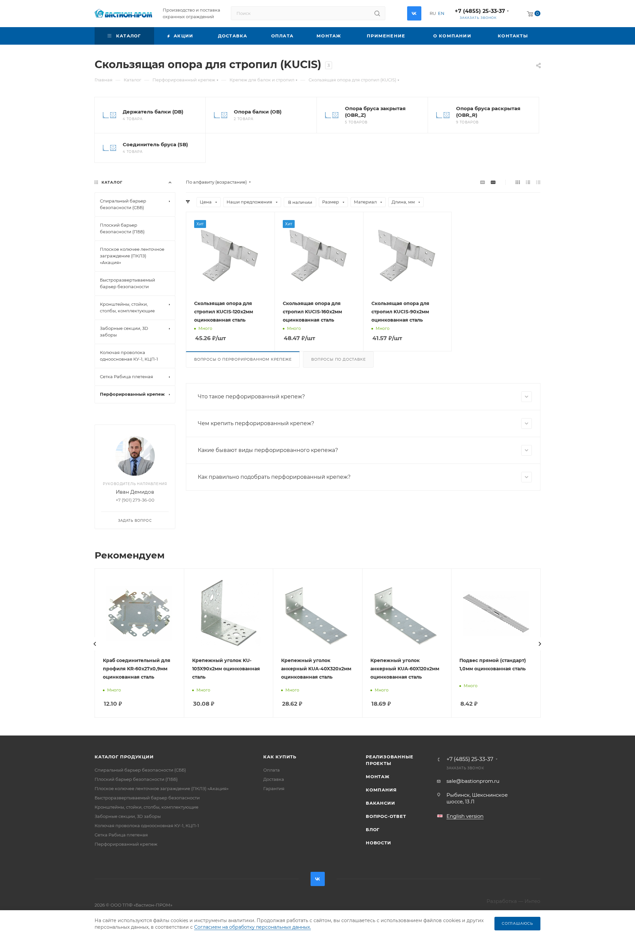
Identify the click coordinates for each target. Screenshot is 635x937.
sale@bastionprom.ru (472, 781)
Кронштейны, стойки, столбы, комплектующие (146, 807)
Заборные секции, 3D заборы (128, 816)
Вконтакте (414, 13)
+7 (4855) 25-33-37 (480, 11)
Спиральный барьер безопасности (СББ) (140, 770)
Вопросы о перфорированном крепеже (242, 359)
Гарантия (273, 788)
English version (465, 816)
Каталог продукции (124, 756)
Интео (532, 901)
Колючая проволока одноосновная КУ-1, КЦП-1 (147, 825)
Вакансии (380, 803)
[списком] (528, 182)
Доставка (273, 779)
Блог (373, 829)
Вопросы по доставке (338, 359)
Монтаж (378, 776)
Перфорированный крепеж (126, 844)
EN (441, 13)
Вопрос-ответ (386, 816)
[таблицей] (538, 182)
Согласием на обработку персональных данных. (252, 927)
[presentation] (95, 643)
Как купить (279, 756)
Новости (378, 842)
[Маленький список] (482, 182)
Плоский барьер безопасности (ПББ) (136, 779)
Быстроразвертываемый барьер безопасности (147, 797)
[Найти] (377, 13)
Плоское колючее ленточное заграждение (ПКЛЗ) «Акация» (162, 788)
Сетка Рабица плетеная (121, 834)
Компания (381, 789)
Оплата (271, 770)
